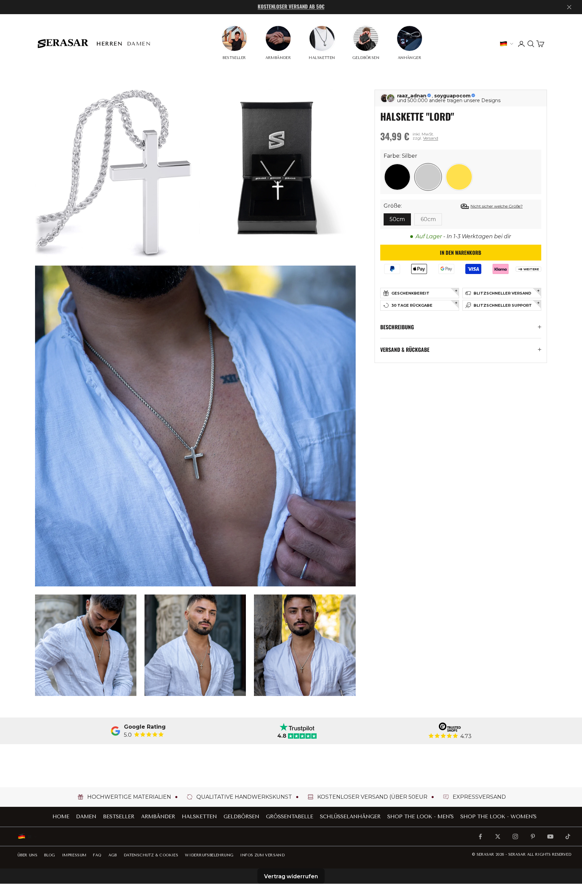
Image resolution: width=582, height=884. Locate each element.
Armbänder (158, 817)
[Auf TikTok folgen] (567, 836)
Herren (109, 43)
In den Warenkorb (460, 252)
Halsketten (199, 817)
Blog (49, 855)
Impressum (74, 855)
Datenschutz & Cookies (151, 855)
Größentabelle (289, 817)
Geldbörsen (241, 817)
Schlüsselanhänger (350, 817)
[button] (397, 177)
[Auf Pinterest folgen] (532, 836)
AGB (112, 855)
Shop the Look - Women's (498, 817)
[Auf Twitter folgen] (497, 836)
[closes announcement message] (569, 7)
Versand (430, 138)
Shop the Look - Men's (420, 817)
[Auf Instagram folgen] (515, 836)
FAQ (97, 855)
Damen (139, 43)
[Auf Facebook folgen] (480, 836)
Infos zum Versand (262, 855)
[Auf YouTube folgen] (550, 836)
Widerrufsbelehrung (209, 855)
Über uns (27, 855)
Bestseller (118, 817)
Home (61, 817)
